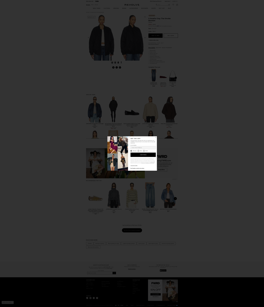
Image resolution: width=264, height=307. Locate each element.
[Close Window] (156, 137)
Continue (143, 154)
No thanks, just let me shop (137, 168)
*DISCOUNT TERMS (133, 165)
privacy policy (152, 161)
